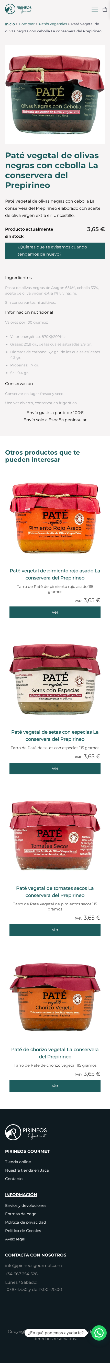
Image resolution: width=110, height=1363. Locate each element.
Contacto (14, 1178)
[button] (99, 1333)
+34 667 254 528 (21, 1274)
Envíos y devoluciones (25, 1205)
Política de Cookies (23, 1230)
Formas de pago (20, 1213)
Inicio (10, 24)
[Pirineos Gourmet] (19, 9)
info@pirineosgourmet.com (33, 1265)
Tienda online (18, 1161)
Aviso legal (15, 1239)
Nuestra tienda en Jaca (27, 1170)
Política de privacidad (25, 1222)
